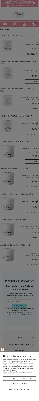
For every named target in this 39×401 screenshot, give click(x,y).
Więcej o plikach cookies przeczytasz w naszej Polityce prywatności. (17, 373)
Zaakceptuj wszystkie (19, 389)
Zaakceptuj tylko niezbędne (19, 378)
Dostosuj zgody (19, 384)
